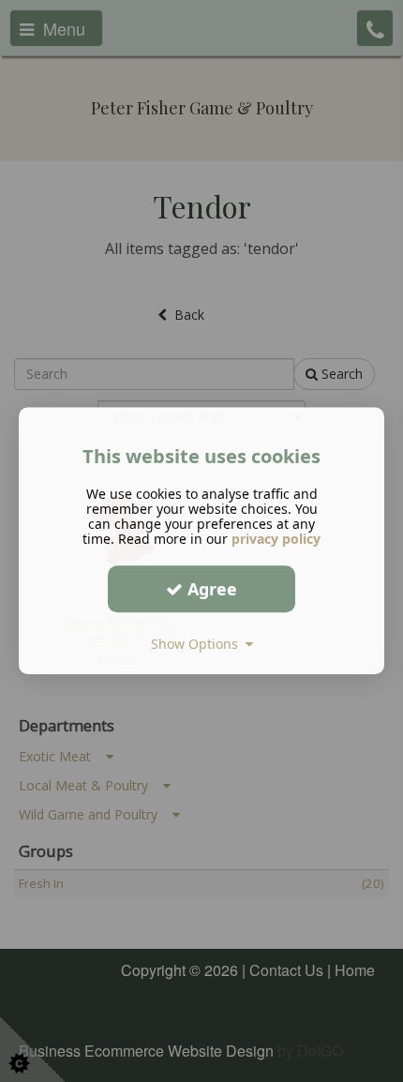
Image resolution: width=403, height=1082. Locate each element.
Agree (210, 589)
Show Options (198, 644)
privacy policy (276, 539)
